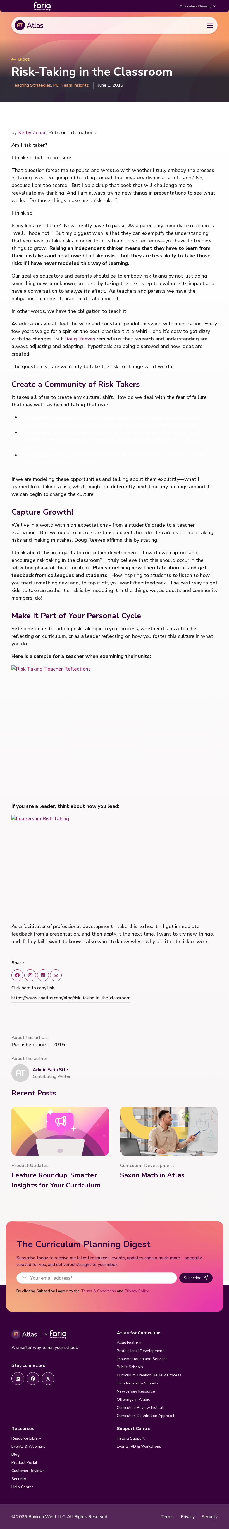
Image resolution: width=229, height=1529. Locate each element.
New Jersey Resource (136, 1391)
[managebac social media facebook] (17, 975)
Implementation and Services (142, 1359)
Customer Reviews (28, 1470)
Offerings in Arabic (133, 1399)
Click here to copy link (32, 988)
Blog (15, 1454)
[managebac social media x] (56, 975)
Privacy (188, 1517)
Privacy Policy (137, 1291)
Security (18, 1478)
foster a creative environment (127, 432)
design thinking (162, 425)
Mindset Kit (106, 455)
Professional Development (140, 1350)
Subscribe (192, 1278)
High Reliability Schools (137, 1383)
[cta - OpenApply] (17, 1378)
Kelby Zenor (32, 132)
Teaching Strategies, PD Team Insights (50, 85)
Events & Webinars (28, 1446)
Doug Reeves (79, 338)
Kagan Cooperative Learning (84, 425)
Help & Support (130, 1438)
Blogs (24, 59)
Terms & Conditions (98, 1291)
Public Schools (130, 1367)
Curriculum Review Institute (141, 1407)
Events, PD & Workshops (139, 1446)
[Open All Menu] (210, 25)
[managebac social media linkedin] (43, 975)
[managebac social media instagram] (30, 975)
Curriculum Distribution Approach (146, 1415)
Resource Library (26, 1438)
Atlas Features (129, 1342)
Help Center (22, 1487)
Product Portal (24, 1462)
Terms (167, 1517)
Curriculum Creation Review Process (149, 1375)
